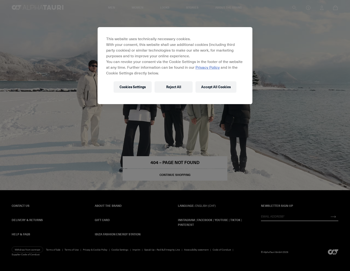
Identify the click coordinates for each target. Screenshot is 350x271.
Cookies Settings (133, 86)
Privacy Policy (207, 67)
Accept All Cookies (216, 86)
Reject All (173, 86)
